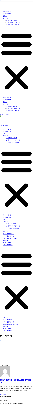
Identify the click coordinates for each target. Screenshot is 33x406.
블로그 (5, 16)
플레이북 (5, 18)
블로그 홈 (5, 231)
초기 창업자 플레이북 (11, 20)
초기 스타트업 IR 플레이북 (13, 22)
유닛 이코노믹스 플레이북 (12, 25)
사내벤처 (5, 240)
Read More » (3, 394)
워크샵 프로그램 (7, 11)
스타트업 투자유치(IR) (9, 236)
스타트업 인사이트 (7, 245)
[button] (16, 61)
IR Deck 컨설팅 (7, 14)
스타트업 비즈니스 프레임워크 (10, 238)
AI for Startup (7, 242)
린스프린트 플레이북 (8, 234)
